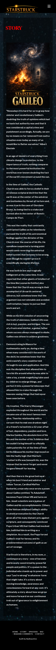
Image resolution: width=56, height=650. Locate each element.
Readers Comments (23, 634)
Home (15, 632)
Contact (39, 634)
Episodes (33, 632)
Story (23, 632)
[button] (49, 6)
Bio (42, 632)
